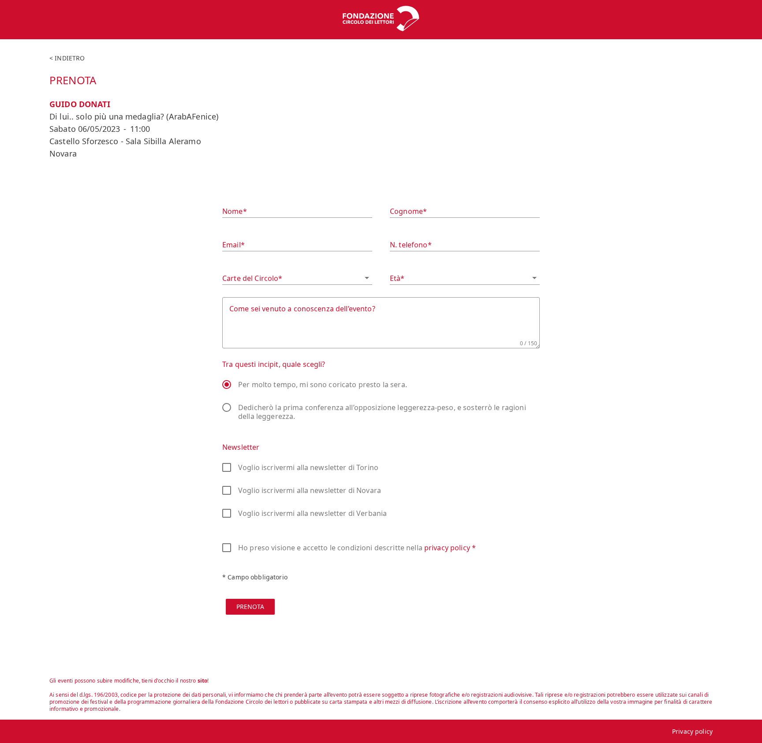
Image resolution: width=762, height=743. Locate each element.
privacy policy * (450, 548)
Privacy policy (692, 731)
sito (203, 680)
